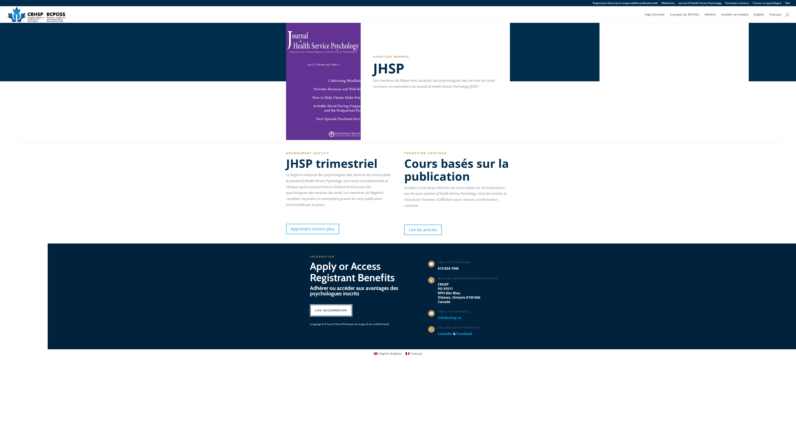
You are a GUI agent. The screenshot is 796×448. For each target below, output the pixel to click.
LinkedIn (445, 333)
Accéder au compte (735, 14)
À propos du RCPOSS (684, 14)
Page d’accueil (654, 14)
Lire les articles (423, 230)
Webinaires (668, 3)
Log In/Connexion (331, 310)
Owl (787, 3)
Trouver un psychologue (767, 3)
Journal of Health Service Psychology (700, 3)
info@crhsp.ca (449, 317)
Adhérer (710, 14)
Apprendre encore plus (313, 229)
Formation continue (737, 3)
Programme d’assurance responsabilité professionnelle (625, 3)
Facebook (464, 333)
